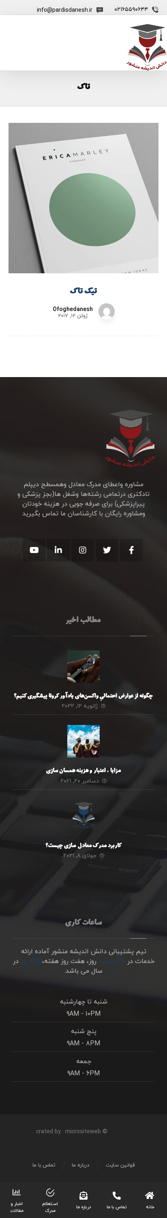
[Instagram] (82, 550)
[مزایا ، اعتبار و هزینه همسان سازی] (83, 741)
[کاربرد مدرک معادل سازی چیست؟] (83, 816)
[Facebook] (131, 550)
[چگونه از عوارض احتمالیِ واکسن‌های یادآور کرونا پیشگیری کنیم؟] (83, 666)
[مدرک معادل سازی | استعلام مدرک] (146, 47)
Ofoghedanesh (73, 309)
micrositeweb (83, 1132)
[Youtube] (34, 550)
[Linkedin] (58, 550)
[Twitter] (107, 550)
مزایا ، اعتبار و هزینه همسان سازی (83, 771)
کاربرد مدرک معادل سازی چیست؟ (83, 846)
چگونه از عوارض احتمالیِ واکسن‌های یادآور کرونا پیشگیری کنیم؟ (83, 696)
